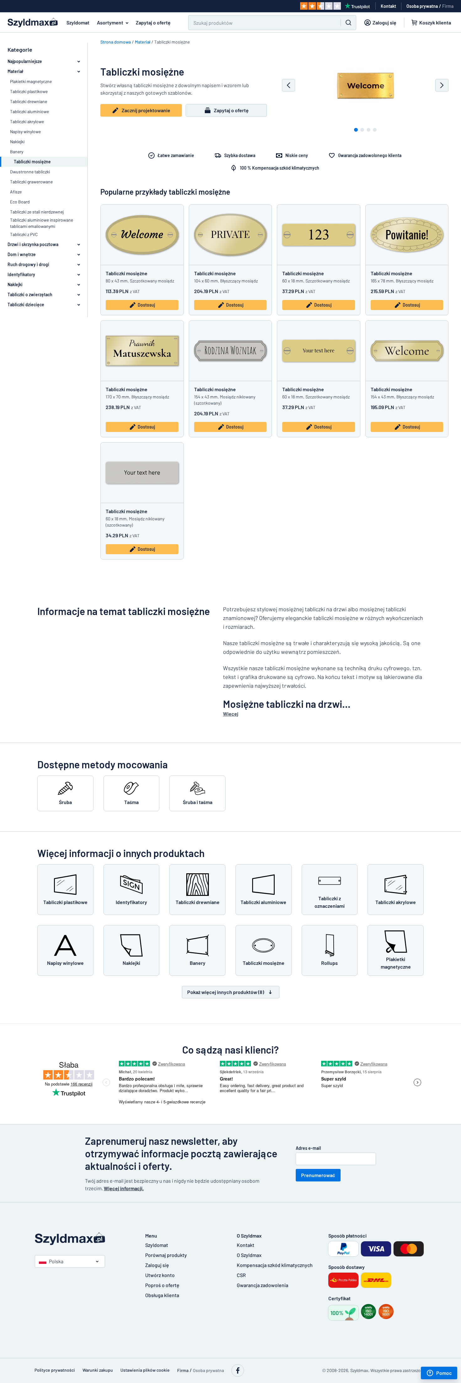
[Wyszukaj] (348, 22)
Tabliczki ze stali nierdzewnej (37, 211)
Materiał (142, 42)
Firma (447, 6)
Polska (56, 1261)
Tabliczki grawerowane (31, 181)
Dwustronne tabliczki (30, 171)
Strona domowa (115, 42)
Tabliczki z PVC (24, 234)
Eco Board (20, 201)
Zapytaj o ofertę (153, 22)
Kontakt (245, 1245)
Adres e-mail (308, 1148)
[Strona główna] (84, 1239)
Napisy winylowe (25, 131)
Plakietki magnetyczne (31, 81)
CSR (241, 1275)
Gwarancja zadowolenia (262, 1285)
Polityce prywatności (54, 1370)
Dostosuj (146, 305)
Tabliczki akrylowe (27, 121)
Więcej (230, 714)
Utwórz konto (160, 1275)
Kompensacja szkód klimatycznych (275, 1265)
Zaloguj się (157, 1265)
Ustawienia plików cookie (145, 1370)
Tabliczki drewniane (28, 101)
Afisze (16, 191)
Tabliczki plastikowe (29, 91)
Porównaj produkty (166, 1255)
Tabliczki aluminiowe (29, 111)
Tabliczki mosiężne (126, 273)
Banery (16, 151)
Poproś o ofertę (162, 1285)
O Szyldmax (249, 1255)
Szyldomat (77, 22)
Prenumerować (318, 1175)
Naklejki (17, 141)
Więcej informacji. (124, 1188)
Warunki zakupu (97, 1370)
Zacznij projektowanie (146, 110)
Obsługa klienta (162, 1295)
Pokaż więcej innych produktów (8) (225, 992)
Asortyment (110, 22)
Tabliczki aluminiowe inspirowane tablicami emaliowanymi (41, 223)
